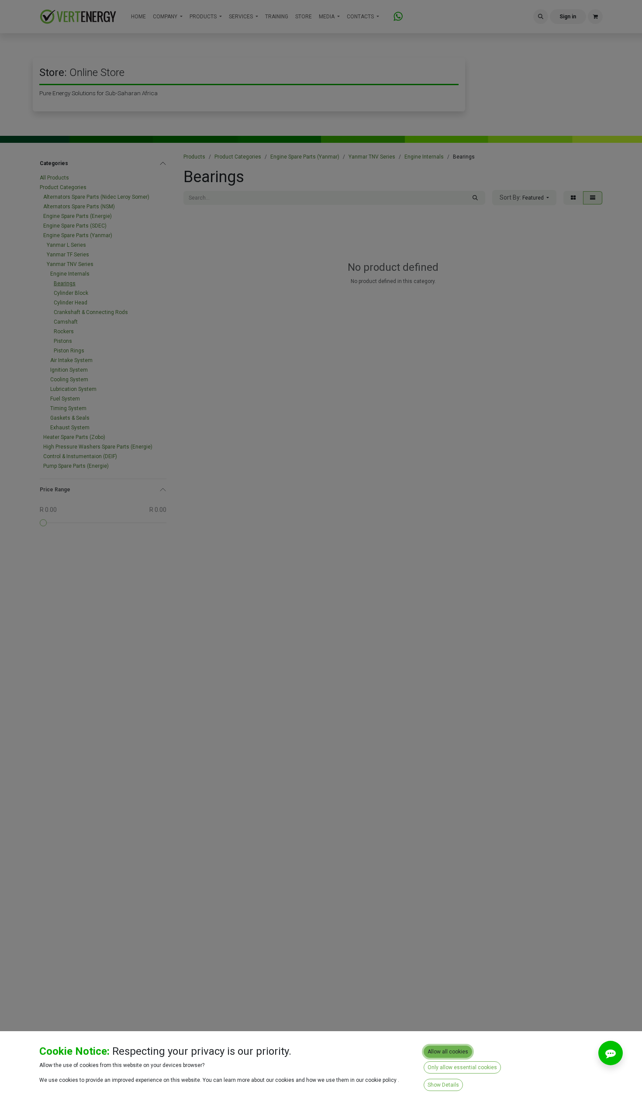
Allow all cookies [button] (448, 1052)
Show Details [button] (443, 1085)
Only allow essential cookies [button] (462, 1067)
